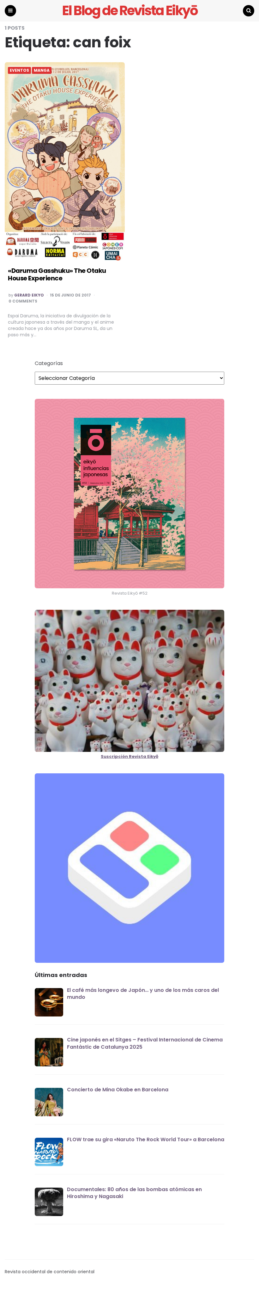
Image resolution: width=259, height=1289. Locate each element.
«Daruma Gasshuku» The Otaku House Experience (57, 274)
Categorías (49, 363)
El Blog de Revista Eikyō (129, 10)
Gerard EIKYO (29, 295)
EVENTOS (19, 70)
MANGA (42, 70)
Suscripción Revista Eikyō (129, 756)
